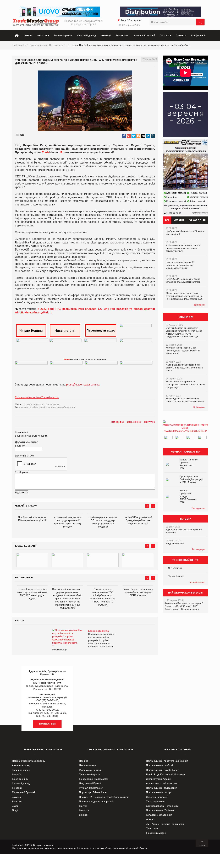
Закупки (16, 797)
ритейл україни (47, 407)
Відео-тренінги (20, 778)
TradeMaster (19, 45)
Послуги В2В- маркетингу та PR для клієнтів (103, 797)
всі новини (199, 304)
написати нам (47, 723)
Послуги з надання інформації (96, 801)
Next (153, 506)
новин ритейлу (29, 407)
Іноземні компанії (156, 832)
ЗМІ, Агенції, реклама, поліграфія (165, 824)
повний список (197, 582)
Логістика (165, 35)
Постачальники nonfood (159, 765)
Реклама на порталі (90, 770)
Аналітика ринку (21, 765)
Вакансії (83, 814)
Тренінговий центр (89, 774)
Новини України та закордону (28, 760)
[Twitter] (133, 136)
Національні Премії (90, 783)
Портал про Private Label (93, 792)
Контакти (84, 810)
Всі (167, 220)
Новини (28, 35)
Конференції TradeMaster (93, 778)
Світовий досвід (86, 35)
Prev (147, 506)
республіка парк (66, 407)
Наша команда (87, 765)
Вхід (123, 20)
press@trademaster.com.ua (83, 384)
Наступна (149, 421)
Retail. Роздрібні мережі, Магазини (165, 774)
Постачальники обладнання (161, 787)
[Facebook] (124, 136)
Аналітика (43, 35)
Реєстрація (134, 20)
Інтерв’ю (16, 774)
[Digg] (143, 136)
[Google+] (129, 136)
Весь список (134, 421)
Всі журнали (198, 508)
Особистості (24, 577)
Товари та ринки (37, 45)
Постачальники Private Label (162, 770)
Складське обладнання (159, 814)
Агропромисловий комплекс (162, 783)
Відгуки (83, 805)
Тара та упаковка (155, 801)
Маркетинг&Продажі (23, 792)
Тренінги (181, 35)
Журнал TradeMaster (91, 787)
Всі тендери (198, 549)
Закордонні (197, 220)
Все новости (56, 45)
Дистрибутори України (158, 778)
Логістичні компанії (156, 797)
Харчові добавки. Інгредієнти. (162, 805)
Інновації (106, 35)
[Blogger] (138, 136)
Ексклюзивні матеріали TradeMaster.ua (37, 397)
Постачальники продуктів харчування (167, 760)
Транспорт (152, 828)
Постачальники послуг (158, 792)
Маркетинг (122, 35)
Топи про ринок (63, 35)
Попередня (117, 421)
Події (15, 810)
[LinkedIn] (148, 136)
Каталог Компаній (144, 35)
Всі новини (199, 407)
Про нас (83, 760)
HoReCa (150, 819)
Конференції (198, 35)
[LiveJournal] (153, 136)
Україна (179, 220)
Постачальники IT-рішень (160, 810)
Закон (15, 805)
